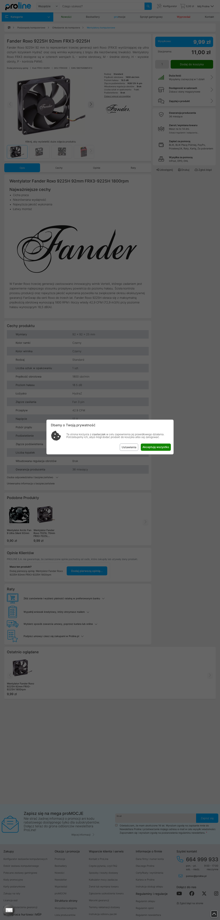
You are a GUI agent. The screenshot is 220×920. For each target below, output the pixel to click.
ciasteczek (99, 434)
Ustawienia (129, 447)
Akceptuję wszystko (155, 447)
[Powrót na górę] (214, 914)
